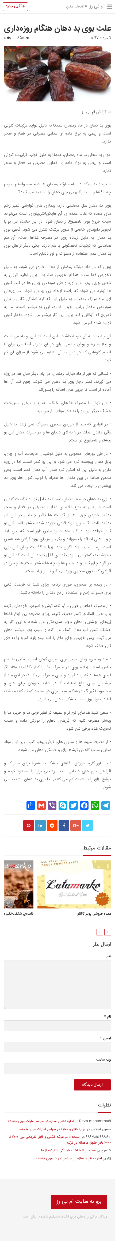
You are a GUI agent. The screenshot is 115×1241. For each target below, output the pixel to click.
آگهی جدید (14, 6)
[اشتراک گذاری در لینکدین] (40, 825)
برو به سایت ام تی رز (78, 1201)
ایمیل (105, 1038)
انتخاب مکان (75, 7)
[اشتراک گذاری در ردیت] (52, 825)
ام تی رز (97, 6)
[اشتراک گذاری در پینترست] (28, 825)
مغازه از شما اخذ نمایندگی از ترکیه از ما (68, 1150)
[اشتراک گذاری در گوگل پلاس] (75, 825)
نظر (108, 956)
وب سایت (103, 1060)
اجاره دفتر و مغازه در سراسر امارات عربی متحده (41, 1121)
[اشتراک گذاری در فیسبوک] (64, 825)
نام (107, 1016)
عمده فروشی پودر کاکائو (94, 914)
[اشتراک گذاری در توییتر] (87, 825)
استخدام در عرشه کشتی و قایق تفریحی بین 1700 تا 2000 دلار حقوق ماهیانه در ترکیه (60, 1140)
